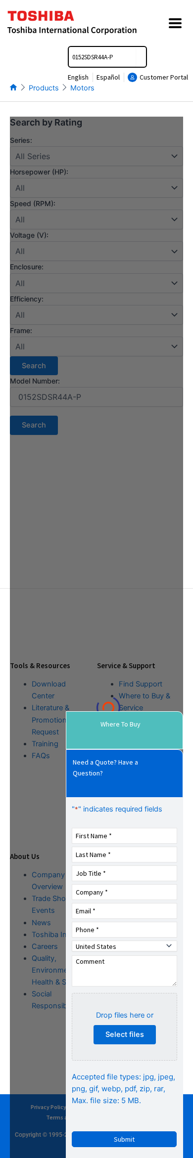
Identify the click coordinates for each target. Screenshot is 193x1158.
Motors (82, 88)
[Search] (141, 57)
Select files (124, 1034)
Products (44, 88)
